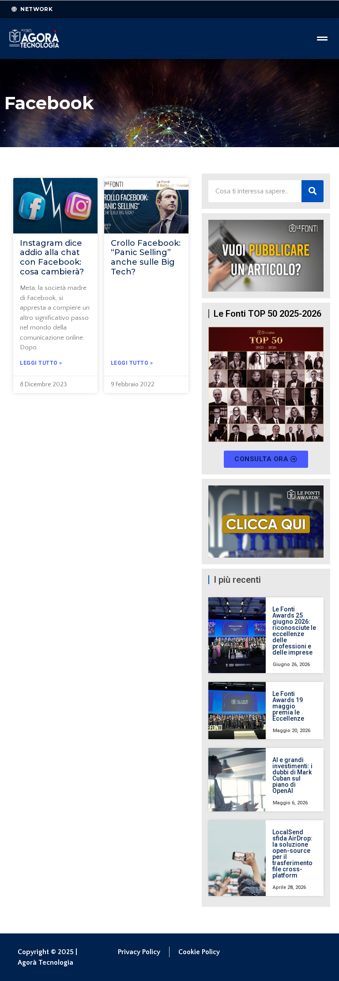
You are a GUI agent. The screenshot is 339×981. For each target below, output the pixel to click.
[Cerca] (312, 191)
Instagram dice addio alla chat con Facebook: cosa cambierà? (52, 257)
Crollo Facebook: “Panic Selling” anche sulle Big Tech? (146, 257)
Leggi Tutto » (41, 363)
